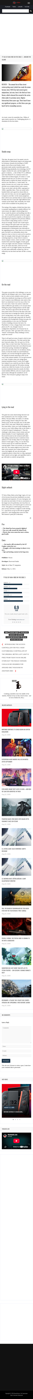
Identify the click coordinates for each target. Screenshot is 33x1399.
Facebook (7, 6)
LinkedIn (20, 6)
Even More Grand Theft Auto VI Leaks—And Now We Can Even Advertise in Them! (16, 790)
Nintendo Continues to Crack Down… (13, 1112)
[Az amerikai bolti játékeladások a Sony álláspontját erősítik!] (16, 867)
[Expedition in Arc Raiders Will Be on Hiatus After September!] (16, 747)
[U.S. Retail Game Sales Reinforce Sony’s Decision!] (16, 837)
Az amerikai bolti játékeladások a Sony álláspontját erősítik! (14, 880)
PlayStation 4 (12, 635)
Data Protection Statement (16, 1395)
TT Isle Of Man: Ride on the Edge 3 (13, 637)
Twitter (14, 6)
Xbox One (24, 637)
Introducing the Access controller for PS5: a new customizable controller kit (14, 648)
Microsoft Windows (14, 632)
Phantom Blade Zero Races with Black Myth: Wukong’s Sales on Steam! (15, 820)
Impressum (25, 1393)
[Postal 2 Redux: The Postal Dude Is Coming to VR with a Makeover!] (16, 926)
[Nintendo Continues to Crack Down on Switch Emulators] (16, 718)
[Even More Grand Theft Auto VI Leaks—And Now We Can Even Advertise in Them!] (16, 777)
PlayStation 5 (20, 635)
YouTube (27, 6)
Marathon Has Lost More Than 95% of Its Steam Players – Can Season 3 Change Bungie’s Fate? (16, 970)
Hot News (5, 1079)
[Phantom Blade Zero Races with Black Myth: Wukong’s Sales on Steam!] (16, 807)
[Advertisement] (16, 32)
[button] (13, 1119)
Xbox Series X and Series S (16, 639)
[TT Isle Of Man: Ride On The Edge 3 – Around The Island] (16, 72)
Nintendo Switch (24, 632)
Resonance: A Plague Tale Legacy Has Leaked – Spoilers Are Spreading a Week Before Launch (16, 1001)
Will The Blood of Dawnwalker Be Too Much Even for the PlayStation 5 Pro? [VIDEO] (15, 909)
